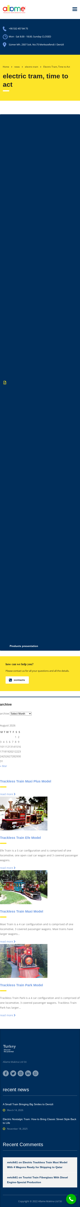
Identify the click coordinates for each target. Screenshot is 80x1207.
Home (6, 66)
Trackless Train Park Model (21, 985)
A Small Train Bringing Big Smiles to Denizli (28, 1104)
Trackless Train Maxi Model (21, 911)
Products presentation (24, 646)
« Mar (3, 766)
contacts (19, 679)
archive (4, 713)
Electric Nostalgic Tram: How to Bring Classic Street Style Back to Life (39, 1121)
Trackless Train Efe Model (20, 838)
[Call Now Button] (71, 1199)
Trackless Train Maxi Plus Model (25, 781)
